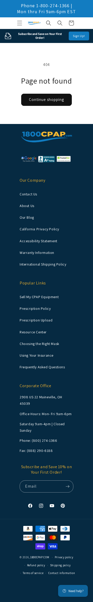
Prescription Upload (36, 320)
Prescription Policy (35, 308)
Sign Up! (79, 36)
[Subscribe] (67, 486)
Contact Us (28, 194)
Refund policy (36, 565)
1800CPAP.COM (39, 557)
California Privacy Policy (39, 229)
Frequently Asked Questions (42, 367)
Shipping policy (60, 565)
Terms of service (33, 573)
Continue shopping (46, 99)
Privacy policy (64, 557)
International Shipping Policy (43, 264)
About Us (27, 205)
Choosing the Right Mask (39, 343)
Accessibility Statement (38, 241)
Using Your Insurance (36, 355)
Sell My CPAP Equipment (39, 297)
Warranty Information (37, 252)
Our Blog (27, 217)
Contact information (61, 573)
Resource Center (33, 332)
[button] (19, 23)
